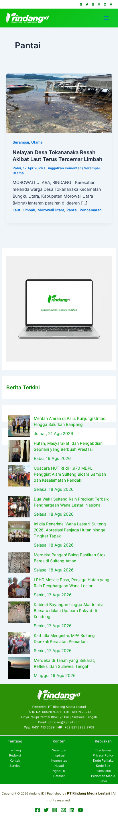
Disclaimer (103, 750)
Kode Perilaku (103, 761)
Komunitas (59, 761)
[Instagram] (93, 4)
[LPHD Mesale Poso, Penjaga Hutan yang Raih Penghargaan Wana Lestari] (19, 587)
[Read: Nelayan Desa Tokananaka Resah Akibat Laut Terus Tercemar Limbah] (58, 102)
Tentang (15, 750)
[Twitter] (87, 4)
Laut (16, 210)
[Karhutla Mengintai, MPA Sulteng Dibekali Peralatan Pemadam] (19, 643)
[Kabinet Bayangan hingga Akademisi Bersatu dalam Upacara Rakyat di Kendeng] (19, 612)
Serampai (21, 142)
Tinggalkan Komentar (63, 168)
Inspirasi (59, 755)
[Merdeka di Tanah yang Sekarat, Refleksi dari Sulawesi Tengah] (19, 668)
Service (14, 766)
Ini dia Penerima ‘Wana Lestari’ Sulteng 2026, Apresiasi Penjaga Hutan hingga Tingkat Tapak (70, 529)
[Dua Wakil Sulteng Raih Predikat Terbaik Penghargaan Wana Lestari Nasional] (19, 506)
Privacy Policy (103, 755)
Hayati (59, 766)
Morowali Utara (51, 210)
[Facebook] (81, 4)
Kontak (15, 761)
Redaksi (15, 755)
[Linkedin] (105, 4)
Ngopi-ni (59, 771)
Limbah (29, 210)
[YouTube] (111, 4)
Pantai (71, 210)
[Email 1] (99, 4)
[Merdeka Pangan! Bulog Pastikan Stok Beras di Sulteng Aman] (19, 562)
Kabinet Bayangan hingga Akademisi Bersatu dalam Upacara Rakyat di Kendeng (68, 610)
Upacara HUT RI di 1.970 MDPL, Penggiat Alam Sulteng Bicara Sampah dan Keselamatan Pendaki (70, 474)
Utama (36, 142)
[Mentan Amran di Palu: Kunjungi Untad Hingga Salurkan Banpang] (19, 426)
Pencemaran (91, 210)
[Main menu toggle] (106, 18)
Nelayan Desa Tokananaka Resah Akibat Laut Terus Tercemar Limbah (57, 155)
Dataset (59, 776)
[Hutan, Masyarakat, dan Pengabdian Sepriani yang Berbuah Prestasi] (19, 451)
